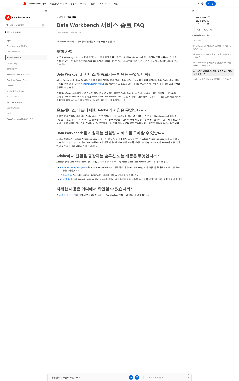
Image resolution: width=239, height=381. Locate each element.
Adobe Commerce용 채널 (17, 46)
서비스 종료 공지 (67, 194)
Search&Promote (13, 108)
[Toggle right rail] (193, 10)
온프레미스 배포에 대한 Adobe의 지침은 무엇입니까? (212, 55)
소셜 (9, 113)
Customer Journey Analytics (93, 83)
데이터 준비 (66, 179)
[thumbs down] (137, 377)
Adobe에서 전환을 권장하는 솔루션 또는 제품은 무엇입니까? (212, 72)
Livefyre (10, 86)
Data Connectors (13, 52)
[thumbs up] (131, 377)
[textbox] (25, 25)
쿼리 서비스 (66, 174)
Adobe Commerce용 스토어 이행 (20, 119)
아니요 (206, 24)
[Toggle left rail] (46, 10)
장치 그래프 (12, 69)
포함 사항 (197, 40)
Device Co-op (12, 63)
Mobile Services (13, 97)
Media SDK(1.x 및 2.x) (15, 91)
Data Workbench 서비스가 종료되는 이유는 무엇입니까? (212, 47)
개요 (9, 40)
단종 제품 (71, 17)
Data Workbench (14, 57)
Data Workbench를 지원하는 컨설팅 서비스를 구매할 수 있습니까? (212, 64)
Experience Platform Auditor (17, 80)
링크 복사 (209, 30)
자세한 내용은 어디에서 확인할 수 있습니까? (212, 79)
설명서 (59, 17)
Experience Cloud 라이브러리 (18, 74)
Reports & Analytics (14, 102)
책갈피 (199, 30)
